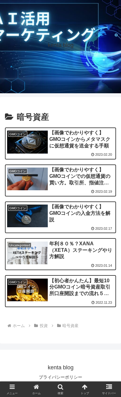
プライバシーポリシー (60, 377)
